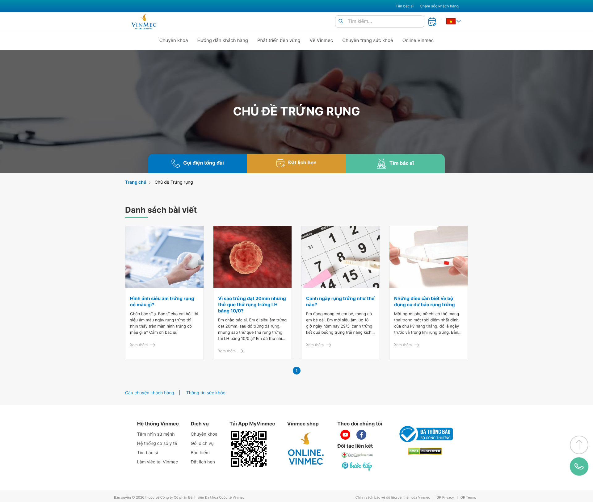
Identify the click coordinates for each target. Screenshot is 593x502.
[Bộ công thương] (425, 434)
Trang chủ (135, 182)
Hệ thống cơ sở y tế (157, 443)
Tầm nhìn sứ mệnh (156, 434)
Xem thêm (139, 344)
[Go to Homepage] (143, 21)
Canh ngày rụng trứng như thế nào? (340, 301)
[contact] (579, 466)
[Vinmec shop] (306, 449)
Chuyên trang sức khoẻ (367, 40)
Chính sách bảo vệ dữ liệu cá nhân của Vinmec (392, 497)
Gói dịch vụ (202, 443)
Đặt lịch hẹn (203, 462)
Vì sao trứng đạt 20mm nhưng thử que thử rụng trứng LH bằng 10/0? (252, 304)
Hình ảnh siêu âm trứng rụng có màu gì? (162, 301)
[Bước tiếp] (357, 466)
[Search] (340, 21)
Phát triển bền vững (279, 40)
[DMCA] (425, 451)
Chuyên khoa (173, 40)
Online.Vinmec (418, 40)
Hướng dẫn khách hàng (222, 40)
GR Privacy (445, 497)
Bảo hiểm (200, 452)
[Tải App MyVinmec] (248, 449)
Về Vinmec (321, 40)
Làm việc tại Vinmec (157, 462)
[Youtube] (345, 435)
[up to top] (579, 445)
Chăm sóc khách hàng (439, 6)
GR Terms (468, 497)
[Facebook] (361, 435)
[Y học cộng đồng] (357, 455)
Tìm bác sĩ (405, 6)
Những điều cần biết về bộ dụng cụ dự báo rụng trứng (424, 301)
